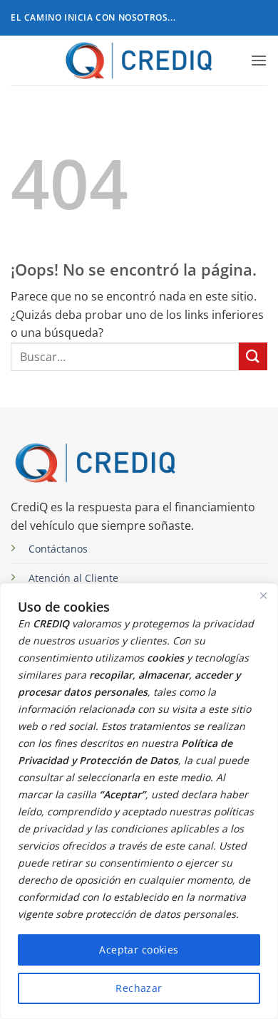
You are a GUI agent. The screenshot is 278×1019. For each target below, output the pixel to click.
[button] (258, 60)
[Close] (263, 595)
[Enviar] (253, 356)
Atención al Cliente (73, 578)
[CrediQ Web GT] (139, 60)
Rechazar (138, 988)
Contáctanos (58, 548)
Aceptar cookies (138, 949)
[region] (139, 801)
